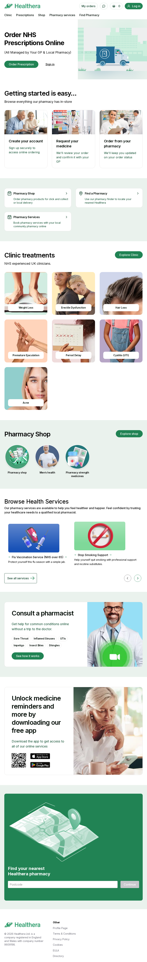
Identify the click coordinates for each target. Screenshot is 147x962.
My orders (88, 6)
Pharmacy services (62, 15)
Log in (136, 6)
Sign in (50, 64)
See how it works (27, 656)
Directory (58, 956)
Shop (41, 15)
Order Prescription (21, 64)
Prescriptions (25, 15)
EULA (56, 950)
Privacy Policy (61, 939)
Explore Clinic (128, 255)
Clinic (8, 15)
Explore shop (129, 434)
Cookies (58, 944)
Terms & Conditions (64, 933)
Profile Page (60, 928)
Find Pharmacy (89, 15)
